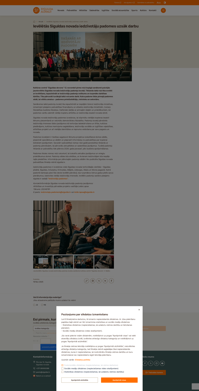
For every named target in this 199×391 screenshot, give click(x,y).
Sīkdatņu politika (82, 360)
